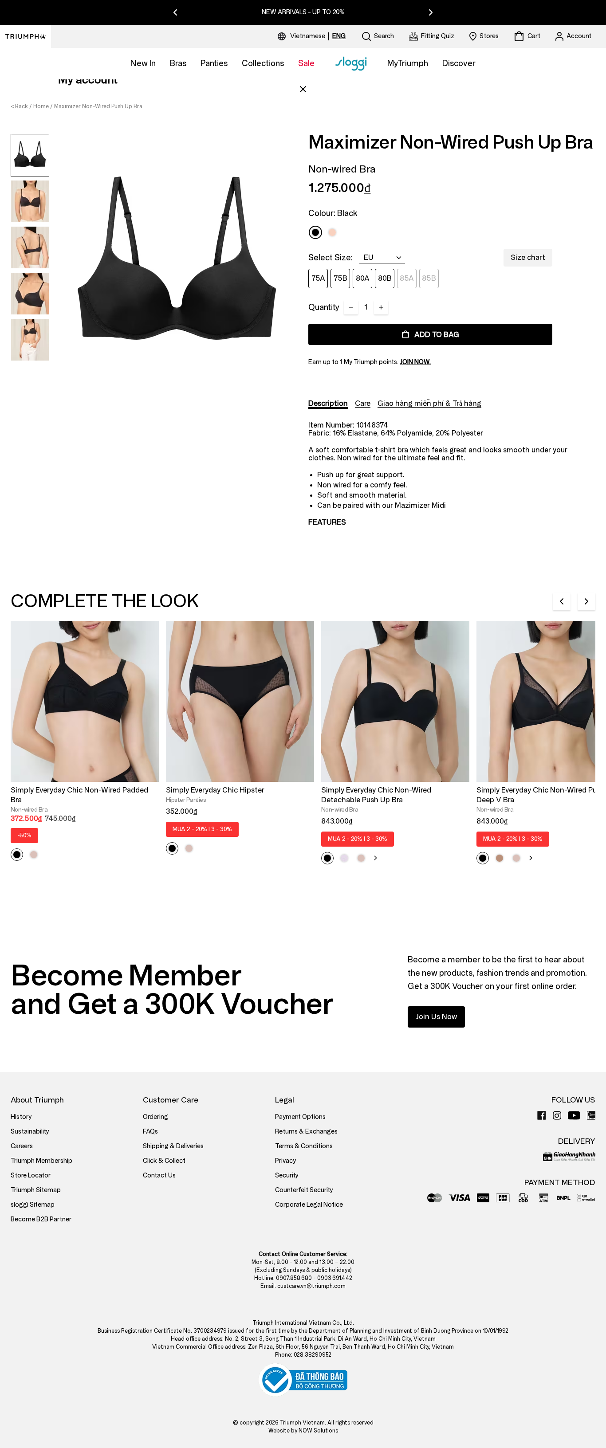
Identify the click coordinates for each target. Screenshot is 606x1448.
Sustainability (30, 1131)
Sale (306, 63)
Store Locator (31, 1175)
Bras (178, 63)
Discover (459, 63)
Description (328, 403)
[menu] (318, 36)
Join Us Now (436, 1016)
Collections (263, 63)
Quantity (323, 307)
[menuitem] (309, 36)
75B (340, 278)
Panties (214, 63)
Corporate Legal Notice (309, 1204)
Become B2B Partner (41, 1219)
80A (363, 278)
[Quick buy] (146, 783)
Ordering (155, 1117)
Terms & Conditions (304, 1146)
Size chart (528, 257)
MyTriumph (407, 63)
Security (287, 1175)
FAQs (150, 1131)
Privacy (285, 1161)
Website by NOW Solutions (303, 1431)
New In (143, 63)
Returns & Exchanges (306, 1131)
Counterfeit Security (304, 1190)
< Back (19, 106)
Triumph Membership (41, 1161)
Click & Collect (164, 1161)
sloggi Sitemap (33, 1204)
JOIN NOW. (415, 362)
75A (318, 278)
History (21, 1117)
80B (385, 278)
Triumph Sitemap (36, 1190)
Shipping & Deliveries (173, 1146)
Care (362, 403)
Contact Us (159, 1175)
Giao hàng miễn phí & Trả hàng (429, 403)
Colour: (333, 213)
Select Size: (330, 257)
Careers (22, 1146)
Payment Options (300, 1117)
